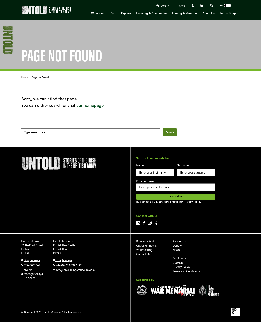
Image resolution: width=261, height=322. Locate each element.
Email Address (145, 181)
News (176, 250)
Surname (183, 165)
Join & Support (230, 13)
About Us (209, 13)
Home (24, 77)
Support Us (180, 241)
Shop (182, 5)
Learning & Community (151, 13)
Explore (126, 13)
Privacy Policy (192, 201)
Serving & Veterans (185, 13)
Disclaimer (179, 258)
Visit (113, 13)
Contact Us (143, 254)
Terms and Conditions (186, 271)
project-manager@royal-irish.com (34, 274)
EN (221, 5)
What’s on (98, 13)
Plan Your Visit (145, 241)
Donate (164, 5)
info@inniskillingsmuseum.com (74, 270)
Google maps (32, 260)
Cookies (178, 262)
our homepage (90, 105)
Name (140, 165)
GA (233, 5)
